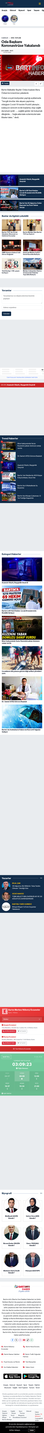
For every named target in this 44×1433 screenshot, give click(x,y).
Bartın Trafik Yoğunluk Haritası (31, 1355)
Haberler (4, 38)
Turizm (31, 1388)
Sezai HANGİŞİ (18, 894)
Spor (29, 10)
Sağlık (14, 1388)
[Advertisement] (22, 343)
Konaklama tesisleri (19, 1417)
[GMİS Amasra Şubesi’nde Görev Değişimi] (11, 245)
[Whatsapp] (31, 1340)
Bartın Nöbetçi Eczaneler (7, 1348)
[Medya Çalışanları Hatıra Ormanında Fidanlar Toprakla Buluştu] (32, 264)
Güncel (13, 10)
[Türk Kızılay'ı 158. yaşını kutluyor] (11, 264)
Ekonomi (7, 1388)
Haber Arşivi (30, 1367)
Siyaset (21, 10)
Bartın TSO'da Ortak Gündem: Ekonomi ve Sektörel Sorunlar (10, 234)
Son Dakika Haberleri (11, 1367)
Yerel (38, 1388)
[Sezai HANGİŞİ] (6, 896)
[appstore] (12, 1377)
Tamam (31, 1430)
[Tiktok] (28, 1340)
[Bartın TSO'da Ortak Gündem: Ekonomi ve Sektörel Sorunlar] (11, 225)
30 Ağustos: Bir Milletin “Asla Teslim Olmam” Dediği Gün (26, 887)
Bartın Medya (7, 1419)
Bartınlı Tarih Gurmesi (22, 904)
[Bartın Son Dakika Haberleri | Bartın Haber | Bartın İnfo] (9, 4)
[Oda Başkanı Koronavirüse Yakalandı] (22, 68)
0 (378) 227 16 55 (10, 1043)
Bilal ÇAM (16, 883)
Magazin (21, 1415)
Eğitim (37, 1385)
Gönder (6, 314)
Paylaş (6, 83)
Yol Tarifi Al (23, 1031)
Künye (4, 1417)
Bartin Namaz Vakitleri (11, 1354)
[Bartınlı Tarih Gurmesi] (6, 907)
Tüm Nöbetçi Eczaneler (23, 1049)
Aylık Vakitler (7, 1093)
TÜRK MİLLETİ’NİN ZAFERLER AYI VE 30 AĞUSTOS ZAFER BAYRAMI (27, 898)
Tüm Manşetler (30, 1362)
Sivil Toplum (16, 38)
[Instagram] (20, 1340)
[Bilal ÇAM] (6, 886)
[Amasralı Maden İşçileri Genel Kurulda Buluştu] (32, 245)
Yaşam (36, 10)
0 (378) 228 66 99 (10, 1031)
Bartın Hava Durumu (33, 1346)
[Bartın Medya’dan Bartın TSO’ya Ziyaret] (32, 225)
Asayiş (4, 10)
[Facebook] (12, 1340)
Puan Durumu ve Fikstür (12, 1362)
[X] (16, 1340)
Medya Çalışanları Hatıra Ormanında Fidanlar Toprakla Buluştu (32, 272)
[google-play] (31, 1377)
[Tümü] (41, 878)
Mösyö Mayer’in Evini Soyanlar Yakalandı (24, 908)
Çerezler (24, 1430)
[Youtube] (24, 1340)
